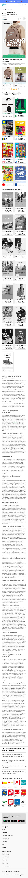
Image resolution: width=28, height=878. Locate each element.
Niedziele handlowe (7, 866)
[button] (14, 755)
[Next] (27, 1)
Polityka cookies (6, 839)
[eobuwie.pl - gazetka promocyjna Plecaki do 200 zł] (14, 39)
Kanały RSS (20, 875)
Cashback (4, 860)
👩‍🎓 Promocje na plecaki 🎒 (14, 1)
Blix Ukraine (5, 863)
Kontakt (4, 847)
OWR (3, 845)
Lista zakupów (5, 857)
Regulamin (4, 841)
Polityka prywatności (7, 835)
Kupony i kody (5, 854)
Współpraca (5, 832)
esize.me (15, 422)
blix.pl (11, 727)
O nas (3, 830)
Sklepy (5, 9)
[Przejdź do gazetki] (24, 18)
